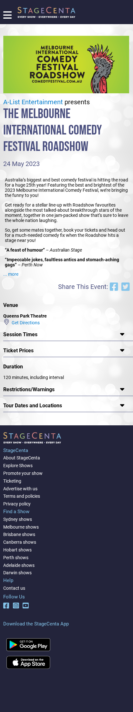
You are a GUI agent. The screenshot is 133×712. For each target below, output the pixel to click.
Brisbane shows (19, 534)
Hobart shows (17, 549)
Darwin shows (17, 572)
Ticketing (12, 481)
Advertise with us (20, 488)
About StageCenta (21, 457)
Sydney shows (17, 519)
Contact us (14, 588)
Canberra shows (19, 542)
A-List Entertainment (33, 102)
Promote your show (23, 473)
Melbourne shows (21, 527)
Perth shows (15, 557)
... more (10, 274)
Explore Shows (18, 465)
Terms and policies (21, 496)
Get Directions (25, 322)
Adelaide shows (19, 565)
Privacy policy (17, 503)
